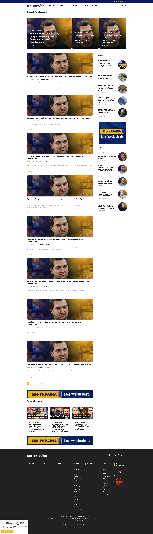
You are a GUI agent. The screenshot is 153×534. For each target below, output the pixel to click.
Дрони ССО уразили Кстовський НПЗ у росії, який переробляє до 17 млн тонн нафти (106, 100)
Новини (51, 5)
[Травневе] (60, 63)
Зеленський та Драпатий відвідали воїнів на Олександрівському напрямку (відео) (107, 88)
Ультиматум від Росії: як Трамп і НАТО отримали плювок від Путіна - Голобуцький (59, 118)
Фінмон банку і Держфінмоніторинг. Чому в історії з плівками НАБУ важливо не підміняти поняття (106, 194)
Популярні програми (34, 401)
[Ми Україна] (35, 5)
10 (41, 383)
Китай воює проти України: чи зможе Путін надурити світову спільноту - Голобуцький (55, 323)
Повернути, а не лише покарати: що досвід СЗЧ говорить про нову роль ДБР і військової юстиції (106, 206)
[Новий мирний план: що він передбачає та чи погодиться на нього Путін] (122, 156)
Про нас (95, 5)
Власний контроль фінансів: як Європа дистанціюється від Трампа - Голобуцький (59, 364)
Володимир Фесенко (102, 152)
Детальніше (30, 90)
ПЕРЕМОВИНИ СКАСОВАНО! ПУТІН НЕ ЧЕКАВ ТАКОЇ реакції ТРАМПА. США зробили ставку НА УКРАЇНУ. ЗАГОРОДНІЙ (60, 427)
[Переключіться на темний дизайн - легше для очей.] (123, 5)
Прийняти (7, 531)
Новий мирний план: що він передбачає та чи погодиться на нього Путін (107, 156)
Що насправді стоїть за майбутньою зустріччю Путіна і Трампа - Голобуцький (111, 39)
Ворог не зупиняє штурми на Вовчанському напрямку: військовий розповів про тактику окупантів (106, 76)
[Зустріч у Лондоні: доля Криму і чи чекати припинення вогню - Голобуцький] (60, 185)
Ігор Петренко (101, 165)
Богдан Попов (101, 190)
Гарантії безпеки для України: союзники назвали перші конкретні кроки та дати (106, 181)
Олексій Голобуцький (36, 30)
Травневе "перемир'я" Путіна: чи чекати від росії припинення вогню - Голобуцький (59, 76)
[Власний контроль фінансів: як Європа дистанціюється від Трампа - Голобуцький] (60, 351)
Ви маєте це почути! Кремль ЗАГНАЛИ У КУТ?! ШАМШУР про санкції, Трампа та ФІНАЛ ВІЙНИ (82, 426)
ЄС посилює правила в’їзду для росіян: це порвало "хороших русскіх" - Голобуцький (44, 37)
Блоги (68, 5)
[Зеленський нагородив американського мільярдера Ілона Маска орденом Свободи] (122, 112)
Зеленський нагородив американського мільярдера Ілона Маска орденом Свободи (106, 111)
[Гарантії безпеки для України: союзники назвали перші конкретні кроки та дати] (122, 181)
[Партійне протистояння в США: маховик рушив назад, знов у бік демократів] (85, 33)
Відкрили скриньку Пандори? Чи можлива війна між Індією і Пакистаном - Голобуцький (56, 158)
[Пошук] (125, 5)
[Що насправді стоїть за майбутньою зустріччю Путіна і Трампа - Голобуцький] (112, 33)
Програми (76, 5)
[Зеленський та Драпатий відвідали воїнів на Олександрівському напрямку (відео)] (122, 89)
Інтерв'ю (87, 5)
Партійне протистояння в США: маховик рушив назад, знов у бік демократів (85, 39)
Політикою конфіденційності (8, 527)
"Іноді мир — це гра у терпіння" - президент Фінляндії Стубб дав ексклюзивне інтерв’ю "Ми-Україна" (106, 63)
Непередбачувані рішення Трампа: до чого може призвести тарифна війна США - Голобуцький (58, 283)
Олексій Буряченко (102, 202)
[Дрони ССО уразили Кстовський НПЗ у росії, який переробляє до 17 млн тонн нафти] (122, 100)
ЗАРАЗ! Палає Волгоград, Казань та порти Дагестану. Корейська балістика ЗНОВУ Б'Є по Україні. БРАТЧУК (36, 427)
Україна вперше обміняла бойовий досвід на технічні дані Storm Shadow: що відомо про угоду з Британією (107, 169)
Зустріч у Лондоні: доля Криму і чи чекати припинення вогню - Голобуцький (56, 199)
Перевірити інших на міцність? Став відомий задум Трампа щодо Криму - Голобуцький (55, 240)
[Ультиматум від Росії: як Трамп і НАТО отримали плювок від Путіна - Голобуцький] (60, 105)
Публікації (60, 5)
